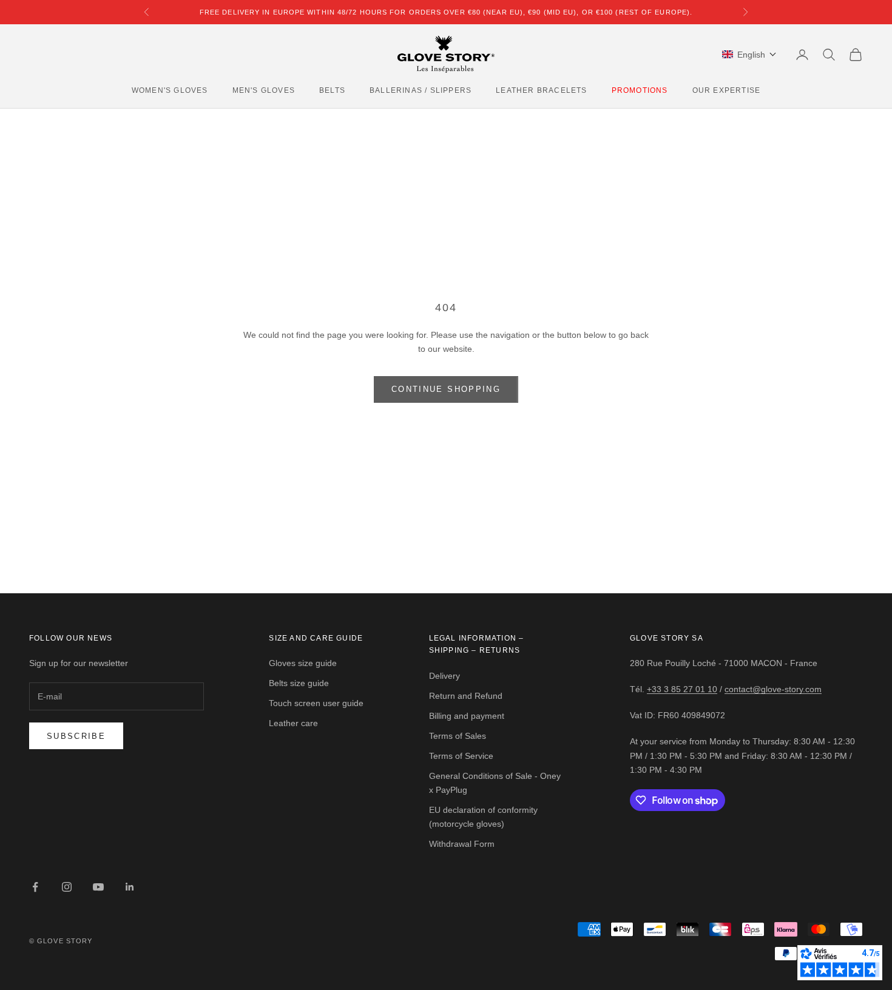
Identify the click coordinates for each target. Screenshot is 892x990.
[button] (749, 54)
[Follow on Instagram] (67, 887)
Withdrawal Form (462, 844)
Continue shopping (446, 389)
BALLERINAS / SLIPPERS (420, 90)
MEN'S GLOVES (263, 90)
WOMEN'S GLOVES (170, 90)
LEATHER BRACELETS (541, 90)
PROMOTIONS (640, 90)
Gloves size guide (303, 663)
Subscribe (76, 736)
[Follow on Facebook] (35, 887)
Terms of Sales (457, 736)
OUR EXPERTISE (726, 90)
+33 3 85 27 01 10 (682, 689)
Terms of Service (461, 756)
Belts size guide (299, 683)
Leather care (293, 723)
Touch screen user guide (316, 703)
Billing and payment (466, 716)
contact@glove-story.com (773, 689)
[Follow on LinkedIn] (130, 887)
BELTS (332, 90)
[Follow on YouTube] (98, 887)
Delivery (444, 676)
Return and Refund (465, 696)
